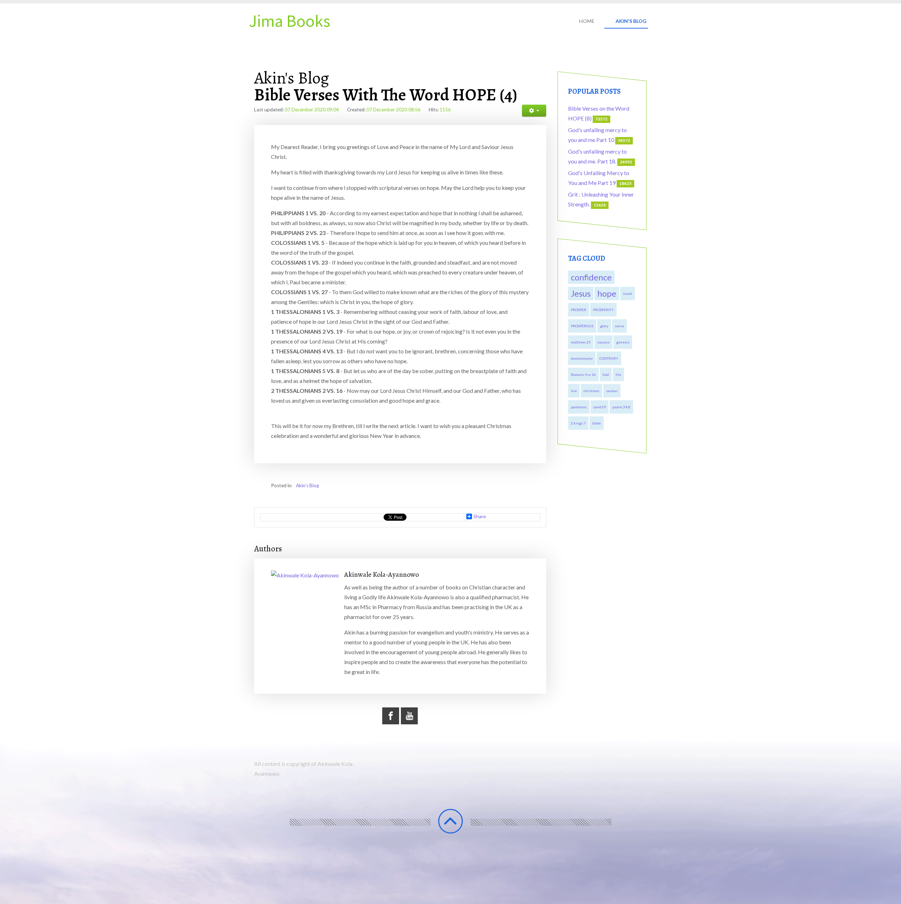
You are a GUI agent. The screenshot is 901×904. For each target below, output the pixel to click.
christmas (591, 391)
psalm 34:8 (621, 407)
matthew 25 (581, 342)
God (606, 374)
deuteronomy (582, 358)
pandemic (579, 407)
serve (619, 326)
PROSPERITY (603, 310)
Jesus (581, 293)
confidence (591, 277)
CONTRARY (608, 358)
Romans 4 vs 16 (583, 374)
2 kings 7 (578, 423)
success (603, 342)
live (574, 391)
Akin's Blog (631, 21)
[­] (450, 821)
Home (586, 21)
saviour (612, 391)
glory (604, 326)
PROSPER (578, 310)
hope (606, 293)
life (618, 374)
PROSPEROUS (582, 326)
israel (627, 293)
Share (479, 516)
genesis (622, 342)
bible (596, 423)
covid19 (599, 407)
